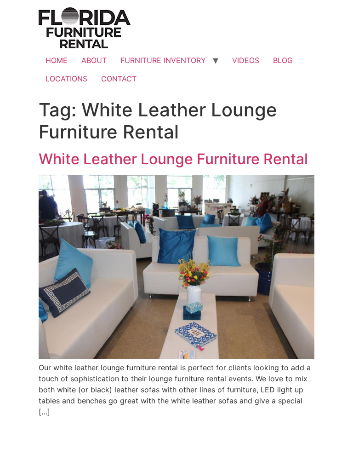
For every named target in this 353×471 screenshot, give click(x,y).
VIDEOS (245, 60)
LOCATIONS (66, 78)
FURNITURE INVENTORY (163, 60)
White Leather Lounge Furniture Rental (173, 159)
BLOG (283, 60)
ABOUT (94, 60)
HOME (57, 60)
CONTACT (119, 78)
